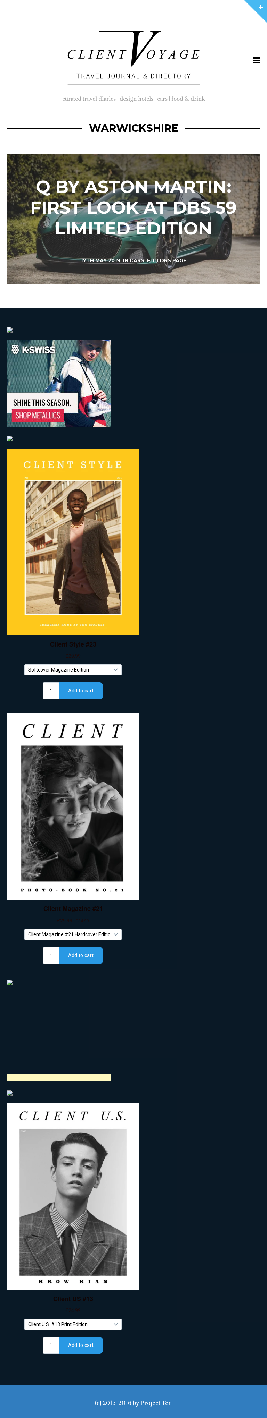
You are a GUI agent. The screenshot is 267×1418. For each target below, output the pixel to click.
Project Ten (156, 1403)
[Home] (133, 55)
